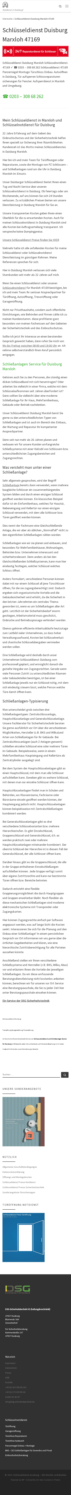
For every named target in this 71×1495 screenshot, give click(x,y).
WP (23, 1480)
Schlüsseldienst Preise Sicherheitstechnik (23, 1187)
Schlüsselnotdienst (14, 288)
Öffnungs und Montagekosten (17, 1177)
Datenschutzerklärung (13, 1172)
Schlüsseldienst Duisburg (26, 1475)
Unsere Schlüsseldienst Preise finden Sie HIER (30, 240)
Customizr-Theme (52, 1480)
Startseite (7, 18)
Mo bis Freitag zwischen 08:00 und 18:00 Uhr (29, 346)
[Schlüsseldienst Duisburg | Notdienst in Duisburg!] (5, 4)
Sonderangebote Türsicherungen (18, 1192)
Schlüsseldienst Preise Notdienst (19, 1182)
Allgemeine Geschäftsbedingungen (19, 1166)
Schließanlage (10, 485)
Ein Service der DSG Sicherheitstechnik (26, 1001)
